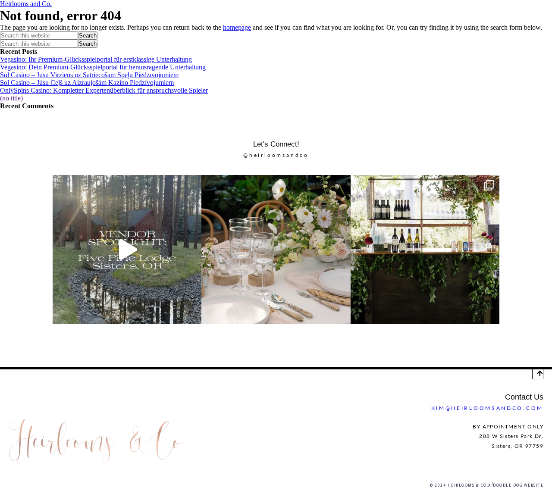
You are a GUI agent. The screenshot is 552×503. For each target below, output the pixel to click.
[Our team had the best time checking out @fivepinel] (127, 249)
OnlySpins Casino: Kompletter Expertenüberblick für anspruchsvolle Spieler (104, 90)
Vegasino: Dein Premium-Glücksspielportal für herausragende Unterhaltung (103, 67)
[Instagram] (283, 350)
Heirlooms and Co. (26, 3)
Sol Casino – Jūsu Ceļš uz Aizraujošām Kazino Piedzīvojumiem (87, 82)
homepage (237, 27)
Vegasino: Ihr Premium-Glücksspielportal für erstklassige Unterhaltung (96, 59)
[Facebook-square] (269, 350)
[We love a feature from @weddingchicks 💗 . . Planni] (425, 249)
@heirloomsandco (276, 155)
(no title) (11, 98)
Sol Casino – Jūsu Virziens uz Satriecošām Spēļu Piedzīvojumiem (89, 74)
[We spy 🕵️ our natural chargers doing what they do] (275, 249)
